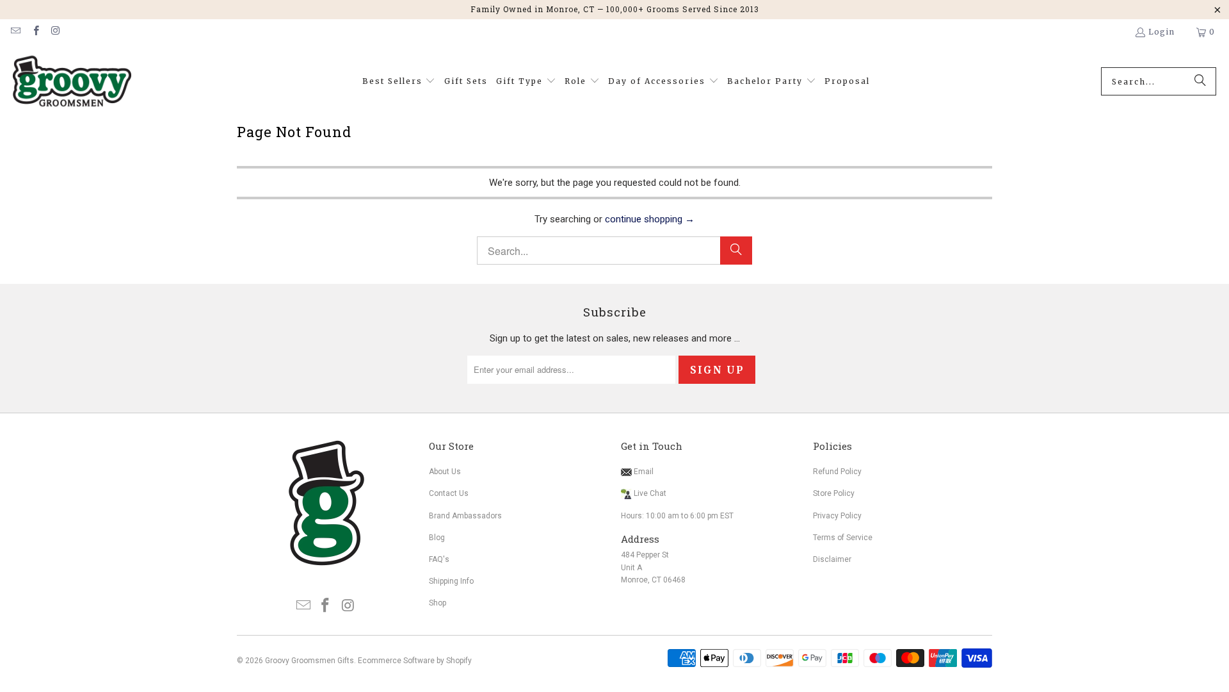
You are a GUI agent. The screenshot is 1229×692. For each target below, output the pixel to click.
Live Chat (650, 493)
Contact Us (449, 493)
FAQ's (439, 559)
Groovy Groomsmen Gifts (309, 660)
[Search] (1200, 81)
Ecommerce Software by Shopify (415, 660)
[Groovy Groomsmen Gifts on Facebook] (34, 32)
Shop (437, 602)
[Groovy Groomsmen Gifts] (72, 81)
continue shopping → (650, 219)
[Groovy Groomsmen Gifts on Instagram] (55, 32)
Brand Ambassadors (465, 515)
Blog (437, 537)
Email (643, 471)
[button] (399, 81)
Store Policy (834, 493)
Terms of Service (842, 537)
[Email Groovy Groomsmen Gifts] (15, 32)
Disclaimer (832, 559)
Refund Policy (837, 471)
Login (1161, 32)
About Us (445, 471)
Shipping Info (451, 581)
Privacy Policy (837, 515)
